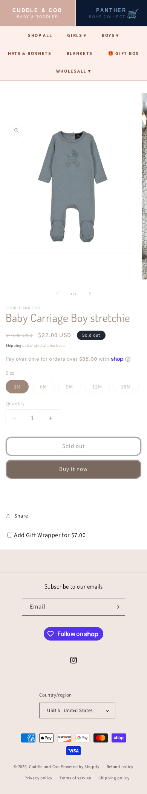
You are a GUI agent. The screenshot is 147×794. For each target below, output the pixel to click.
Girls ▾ (77, 35)
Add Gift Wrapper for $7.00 (50, 535)
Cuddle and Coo (44, 766)
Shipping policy (114, 777)
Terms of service (75, 777)
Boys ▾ (110, 35)
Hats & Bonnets (30, 53)
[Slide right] (90, 293)
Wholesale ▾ (73, 71)
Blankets (80, 53)
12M (101, 388)
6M (47, 388)
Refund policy (120, 766)
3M (21, 388)
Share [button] (21, 515)
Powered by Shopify (80, 766)
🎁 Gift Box (123, 53)
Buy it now (73, 468)
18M (130, 388)
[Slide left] (57, 293)
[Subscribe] (116, 607)
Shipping (13, 345)
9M (73, 388)
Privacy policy (38, 777)
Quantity (15, 403)
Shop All (40, 35)
